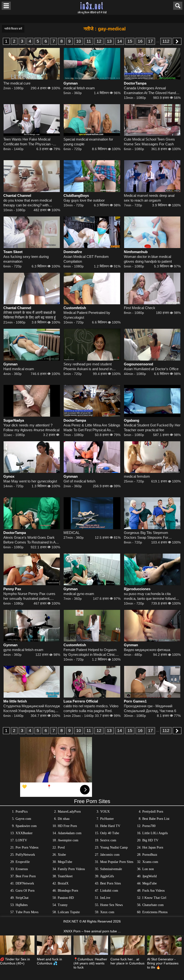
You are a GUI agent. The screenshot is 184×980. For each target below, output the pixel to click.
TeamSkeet (65, 876)
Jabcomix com (110, 854)
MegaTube (65, 862)
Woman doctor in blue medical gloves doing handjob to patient (148, 259)
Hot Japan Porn (152, 847)
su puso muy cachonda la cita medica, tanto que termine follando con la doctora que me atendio (150, 596)
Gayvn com (23, 819)
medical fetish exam (79, 88)
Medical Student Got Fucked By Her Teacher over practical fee (152, 427)
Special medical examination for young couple (88, 141)
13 (109, 41)
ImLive (105, 898)
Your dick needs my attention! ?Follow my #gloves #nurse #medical (31, 427)
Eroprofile (23, 862)
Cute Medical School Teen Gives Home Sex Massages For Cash (149, 141)
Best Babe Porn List (155, 819)
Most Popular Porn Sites (116, 862)
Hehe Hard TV (110, 826)
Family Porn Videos (71, 869)
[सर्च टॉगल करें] (177, 6)
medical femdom (137, 476)
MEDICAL (71, 533)
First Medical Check (139, 308)
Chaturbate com (153, 905)
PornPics (22, 811)
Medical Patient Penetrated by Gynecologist (86, 315)
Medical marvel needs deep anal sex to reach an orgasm (149, 197)
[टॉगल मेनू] (6, 6)
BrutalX (63, 883)
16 (140, 41)
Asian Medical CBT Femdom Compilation (86, 259)
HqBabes (22, 905)
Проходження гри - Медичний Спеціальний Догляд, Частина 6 (150, 708)
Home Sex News (111, 905)
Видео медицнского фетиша (147, 650)
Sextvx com (108, 840)
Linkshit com (109, 890)
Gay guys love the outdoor (84, 200)
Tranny (63, 905)
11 (88, 41)
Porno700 (148, 826)
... (157, 41)
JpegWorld (149, 876)
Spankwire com (26, 826)
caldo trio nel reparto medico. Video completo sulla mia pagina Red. (90, 708)
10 (78, 41)
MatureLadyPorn (69, 811)
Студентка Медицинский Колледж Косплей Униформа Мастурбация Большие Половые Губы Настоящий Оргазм (31, 708)
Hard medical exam (18, 369)
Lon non (148, 869)
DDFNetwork (25, 883)
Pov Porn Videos (27, 847)
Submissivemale (111, 869)
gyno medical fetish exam (23, 650)
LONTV (21, 840)
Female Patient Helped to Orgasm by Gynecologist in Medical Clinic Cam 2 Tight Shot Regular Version (90, 652)
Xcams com (150, 862)
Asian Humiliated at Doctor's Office (151, 369)
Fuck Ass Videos (153, 890)
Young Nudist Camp (114, 847)
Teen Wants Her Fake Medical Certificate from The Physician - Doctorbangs (28, 142)
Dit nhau (63, 819)
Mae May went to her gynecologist (30, 481)
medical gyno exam (78, 594)
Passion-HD (66, 898)
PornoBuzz (149, 854)
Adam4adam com (69, 833)
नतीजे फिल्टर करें (13, 28)
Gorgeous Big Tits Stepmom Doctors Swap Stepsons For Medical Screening (146, 535)
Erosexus (22, 869)
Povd (61, 847)
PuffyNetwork (25, 854)
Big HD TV (150, 840)
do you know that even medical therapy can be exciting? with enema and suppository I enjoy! (27, 203)
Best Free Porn (26, 876)
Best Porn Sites (110, 883)
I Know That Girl (154, 898)
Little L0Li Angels (155, 833)
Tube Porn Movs (27, 912)
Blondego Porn (68, 890)
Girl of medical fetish (79, 481)
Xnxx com (107, 912)
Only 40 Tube (109, 833)
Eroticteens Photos (154, 912)
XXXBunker (24, 833)
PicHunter (107, 819)
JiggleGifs (107, 876)
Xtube (62, 854)
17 (150, 41)
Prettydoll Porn (152, 811)
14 (119, 41)
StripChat (22, 898)
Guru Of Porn (25, 890)
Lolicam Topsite (69, 912)
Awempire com (68, 840)
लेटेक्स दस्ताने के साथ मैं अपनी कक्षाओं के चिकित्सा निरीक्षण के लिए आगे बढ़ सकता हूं (29, 315)
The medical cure (16, 83)
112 (165, 41)
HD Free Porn (67, 826)
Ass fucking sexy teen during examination (26, 259)
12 (99, 41)
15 (129, 41)
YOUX (105, 811)
